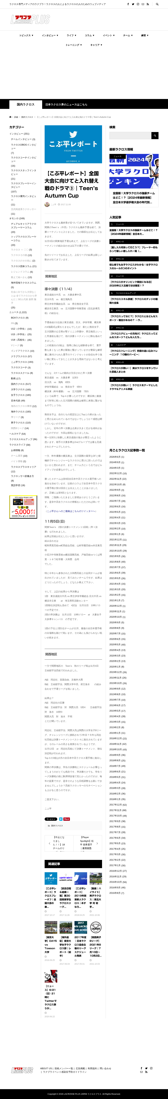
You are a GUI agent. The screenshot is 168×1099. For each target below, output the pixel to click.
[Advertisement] (84, 74)
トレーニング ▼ (73, 45)
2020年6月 (115, 639)
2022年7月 (115, 501)
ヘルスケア (15, 433)
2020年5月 (115, 644)
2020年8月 (115, 628)
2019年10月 (115, 683)
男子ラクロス (18, 422)
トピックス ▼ (26, 35)
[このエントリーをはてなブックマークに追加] (61, 819)
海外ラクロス (18, 411)
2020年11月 (115, 611)
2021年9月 (115, 556)
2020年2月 (115, 661)
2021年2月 (115, 594)
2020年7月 (115, 633)
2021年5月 (115, 578)
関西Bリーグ (17, 428)
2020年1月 (115, 666)
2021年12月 (115, 539)
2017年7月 (115, 832)
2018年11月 (115, 744)
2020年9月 (115, 622)
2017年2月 (115, 860)
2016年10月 (115, 882)
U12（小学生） (19, 328)
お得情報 (15, 450)
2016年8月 (115, 893)
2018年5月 (115, 777)
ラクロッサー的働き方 (22, 476)
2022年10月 (115, 484)
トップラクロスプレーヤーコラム (23, 238)
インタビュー (16, 133)
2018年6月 (115, 771)
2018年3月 (115, 788)
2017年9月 (115, 821)
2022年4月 (115, 517)
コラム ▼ (90, 35)
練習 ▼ (145, 35)
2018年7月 (115, 766)
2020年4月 (115, 650)
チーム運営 (16, 455)
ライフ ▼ (72, 35)
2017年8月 (115, 826)
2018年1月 (115, 799)
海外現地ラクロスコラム (23, 282)
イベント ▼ (109, 35)
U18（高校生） (19, 339)
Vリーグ (15, 345)
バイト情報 (16, 461)
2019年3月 (115, 721)
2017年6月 (115, 838)
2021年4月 (115, 583)
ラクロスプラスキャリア (23, 467)
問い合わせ (105, 1068)
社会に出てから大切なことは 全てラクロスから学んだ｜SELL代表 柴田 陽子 (24, 297)
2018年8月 (115, 760)
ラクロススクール (20, 373)
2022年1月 (115, 534)
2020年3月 (115, 655)
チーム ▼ (128, 35)
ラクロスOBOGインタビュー (23, 146)
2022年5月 (115, 512)
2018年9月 (115, 755)
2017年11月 (115, 810)
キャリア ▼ (96, 45)
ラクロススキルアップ (20, 439)
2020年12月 (115, 606)
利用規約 (92, 1068)
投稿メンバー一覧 (64, 1068)
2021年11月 (115, 545)
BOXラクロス (18, 317)
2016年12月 (115, 871)
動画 (13, 378)
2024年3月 (115, 468)
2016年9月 (115, 887)
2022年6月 (115, 506)
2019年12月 (115, 672)
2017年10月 (115, 815)
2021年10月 (115, 550)
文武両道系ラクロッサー (23, 209)
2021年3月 (115, 589)
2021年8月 (115, 561)
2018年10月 (115, 749)
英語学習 (15, 485)
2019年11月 (115, 677)
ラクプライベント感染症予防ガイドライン (65, 1072)
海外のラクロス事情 (21, 406)
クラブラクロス (19, 356)
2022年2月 (115, 528)
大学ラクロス (18, 389)
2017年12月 (115, 804)
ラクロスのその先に (21, 260)
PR (12, 323)
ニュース (14, 312)
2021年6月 (115, 572)
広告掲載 (80, 1068)
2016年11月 (115, 876)
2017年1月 (115, 865)
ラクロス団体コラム (21, 266)
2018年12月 (115, 738)
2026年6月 (115, 457)
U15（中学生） (19, 334)
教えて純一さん (19, 277)
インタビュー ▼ (50, 35)
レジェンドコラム (20, 271)
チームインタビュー (21, 139)
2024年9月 (115, 462)
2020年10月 (115, 617)
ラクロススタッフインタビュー (23, 172)
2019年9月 (115, 688)
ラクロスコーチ (19, 367)
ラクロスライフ (17, 444)
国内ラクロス (26, 104)
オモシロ (14, 218)
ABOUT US (46, 1068)
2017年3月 (115, 854)
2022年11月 (115, 479)
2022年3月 (115, 523)
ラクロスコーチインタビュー (23, 159)
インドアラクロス (20, 350)
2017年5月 (115, 843)
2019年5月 (115, 710)
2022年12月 (115, 473)
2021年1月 (115, 600)
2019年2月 (115, 727)
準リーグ (15, 417)
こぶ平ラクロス (19, 362)
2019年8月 (115, 694)
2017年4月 (115, 849)
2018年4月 (115, 782)
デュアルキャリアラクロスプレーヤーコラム (23, 225)
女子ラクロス (18, 395)
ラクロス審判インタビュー (23, 198)
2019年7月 (115, 699)
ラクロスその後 (19, 255)
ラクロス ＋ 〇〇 (19, 249)
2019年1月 (115, 733)
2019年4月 (115, 716)
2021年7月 (115, 567)
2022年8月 (115, 495)
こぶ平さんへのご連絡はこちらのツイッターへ (71, 511)
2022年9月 (115, 490)
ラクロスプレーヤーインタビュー (23, 185)
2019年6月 (115, 705)
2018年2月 (115, 793)
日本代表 (15, 400)
